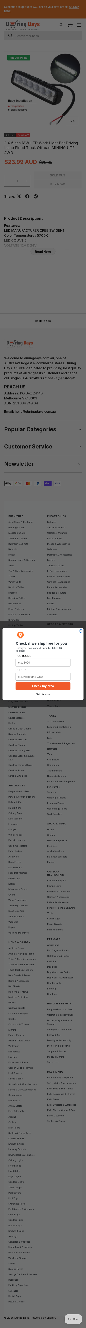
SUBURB (22, 670)
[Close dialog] (80, 631)
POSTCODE (23, 656)
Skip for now (43, 694)
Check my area (43, 686)
